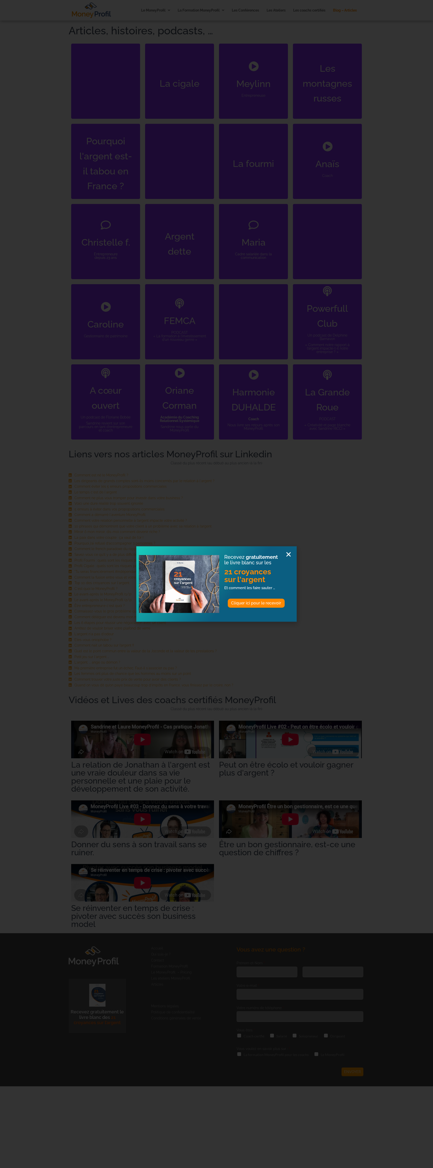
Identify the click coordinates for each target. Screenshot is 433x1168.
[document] (216, 584)
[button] (288, 554)
